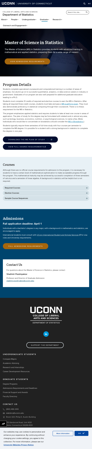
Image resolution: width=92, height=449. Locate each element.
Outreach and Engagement (14, 25)
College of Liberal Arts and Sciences (20, 12)
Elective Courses (12, 193)
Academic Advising (11, 363)
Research (57, 19)
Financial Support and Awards (15, 392)
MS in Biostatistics (75, 121)
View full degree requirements (26, 147)
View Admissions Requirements (27, 61)
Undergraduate (28, 19)
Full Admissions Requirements (25, 246)
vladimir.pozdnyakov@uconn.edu (20, 281)
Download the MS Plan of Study (29, 140)
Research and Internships (13, 367)
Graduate (44, 19)
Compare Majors (10, 359)
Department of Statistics (18, 14)
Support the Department (45, 345)
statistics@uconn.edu (15, 413)
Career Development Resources (16, 371)
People (14, 19)
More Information (62, 433)
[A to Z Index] (89, 4)
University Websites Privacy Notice (19, 445)
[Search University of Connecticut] (84, 4)
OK (80, 433)
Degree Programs (10, 384)
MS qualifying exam (70, 104)
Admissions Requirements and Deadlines (20, 388)
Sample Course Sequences (16, 198)
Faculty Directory (10, 396)
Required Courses (12, 188)
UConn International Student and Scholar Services (58, 235)
